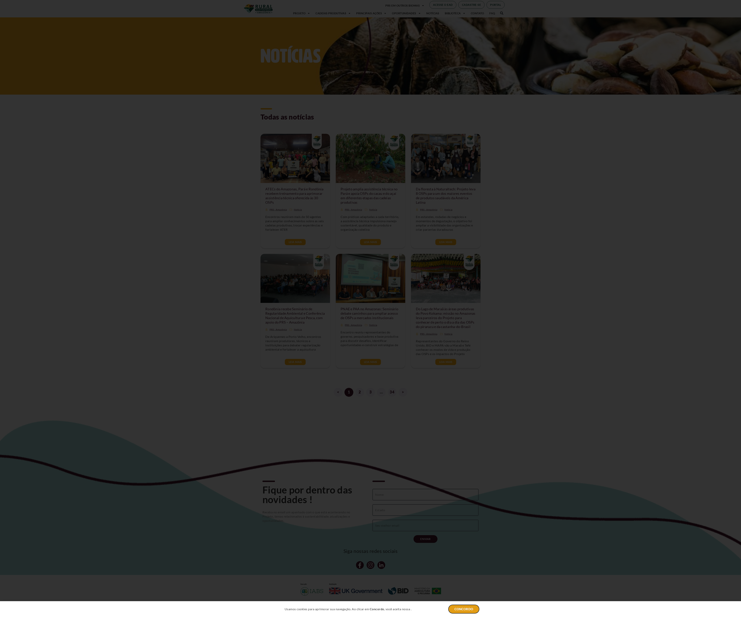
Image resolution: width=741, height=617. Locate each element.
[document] (370, 308)
